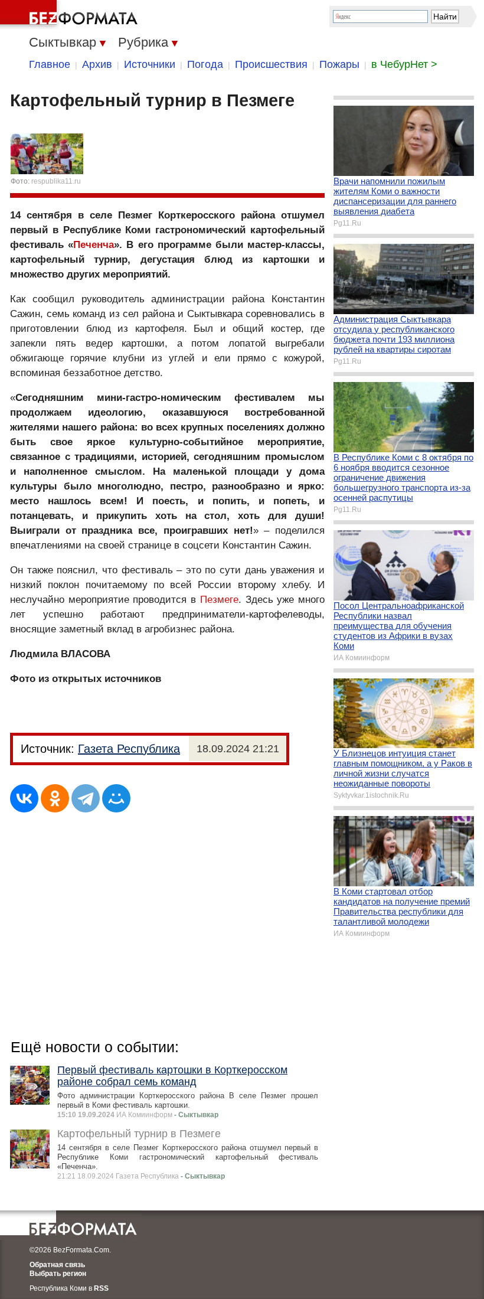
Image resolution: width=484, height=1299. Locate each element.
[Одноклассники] (55, 798)
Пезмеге (219, 599)
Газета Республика (129, 748)
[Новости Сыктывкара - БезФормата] (71, 15)
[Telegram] (85, 798)
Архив (97, 64)
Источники (149, 64)
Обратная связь (57, 1265)
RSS (101, 1288)
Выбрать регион (58, 1273)
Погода (205, 64)
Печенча (93, 244)
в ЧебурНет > (404, 64)
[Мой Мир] (116, 798)
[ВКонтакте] (24, 798)
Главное (49, 64)
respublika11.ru (56, 181)
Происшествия (271, 64)
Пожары (339, 64)
